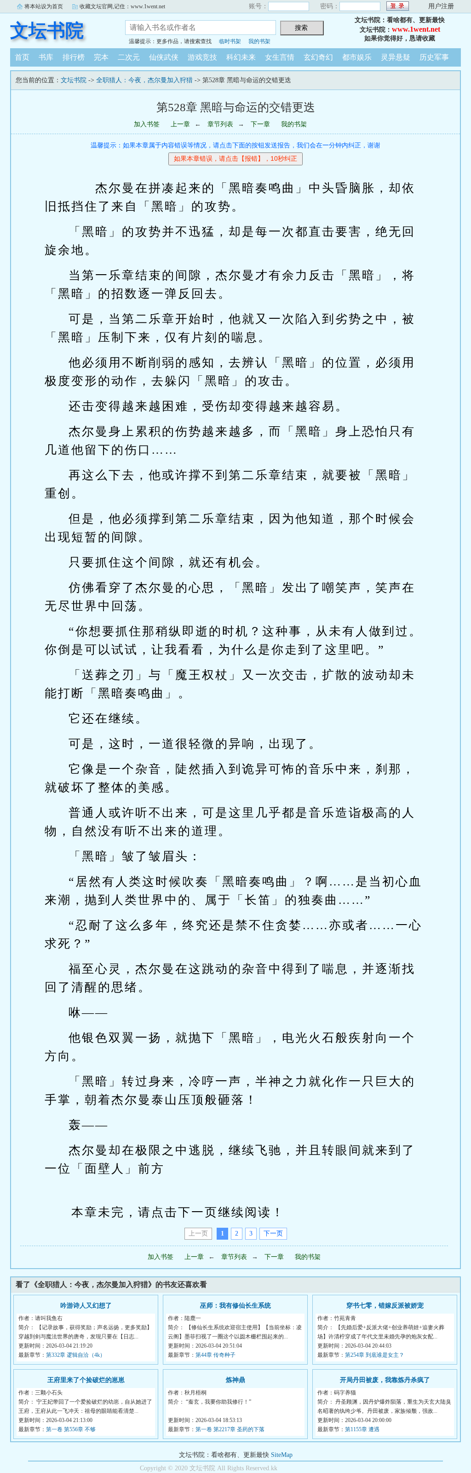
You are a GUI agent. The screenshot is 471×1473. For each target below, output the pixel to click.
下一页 (273, 1233)
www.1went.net (416, 29)
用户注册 (441, 6)
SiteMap (282, 1454)
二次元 (129, 57)
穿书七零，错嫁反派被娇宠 (385, 1305)
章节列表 (220, 124)
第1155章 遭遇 (362, 1429)
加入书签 (147, 124)
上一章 (180, 124)
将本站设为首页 (43, 6)
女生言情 (279, 57)
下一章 (260, 124)
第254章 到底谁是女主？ (374, 1355)
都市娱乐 (357, 57)
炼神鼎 (235, 1380)
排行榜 (74, 57)
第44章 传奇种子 (215, 1355)
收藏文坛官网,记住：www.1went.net (122, 6)
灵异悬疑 (395, 57)
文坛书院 (47, 30)
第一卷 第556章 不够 (71, 1429)
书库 (46, 57)
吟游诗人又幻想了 (86, 1305)
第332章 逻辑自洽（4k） (75, 1355)
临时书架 (230, 41)
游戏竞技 (202, 57)
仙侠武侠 (163, 57)
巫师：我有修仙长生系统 (235, 1305)
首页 (22, 57)
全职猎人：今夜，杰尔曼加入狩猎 (144, 80)
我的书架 (259, 41)
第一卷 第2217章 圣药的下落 (229, 1429)
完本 (101, 57)
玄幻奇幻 (318, 57)
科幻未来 (241, 57)
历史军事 (434, 57)
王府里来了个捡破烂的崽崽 (86, 1380)
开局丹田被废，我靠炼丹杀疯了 (385, 1380)
